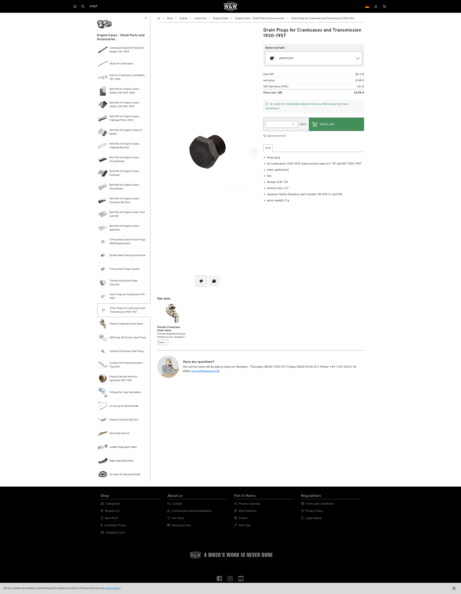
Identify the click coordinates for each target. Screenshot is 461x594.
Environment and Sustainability (189, 511)
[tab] (268, 148)
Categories (110, 504)
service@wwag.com (203, 371)
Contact (174, 504)
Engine (183, 18)
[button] (254, 151)
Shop (93, 6)
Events (240, 518)
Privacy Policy (312, 511)
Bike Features (245, 511)
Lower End (200, 18)
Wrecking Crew (179, 525)
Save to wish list (276, 136)
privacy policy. (113, 588)
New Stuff (109, 518)
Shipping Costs (112, 533)
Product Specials (247, 504)
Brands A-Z (110, 511)
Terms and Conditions (317, 504)
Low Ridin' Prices (113, 525)
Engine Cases (220, 18)
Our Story (175, 518)
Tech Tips (242, 525)
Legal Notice (311, 518)
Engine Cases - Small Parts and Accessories (260, 18)
